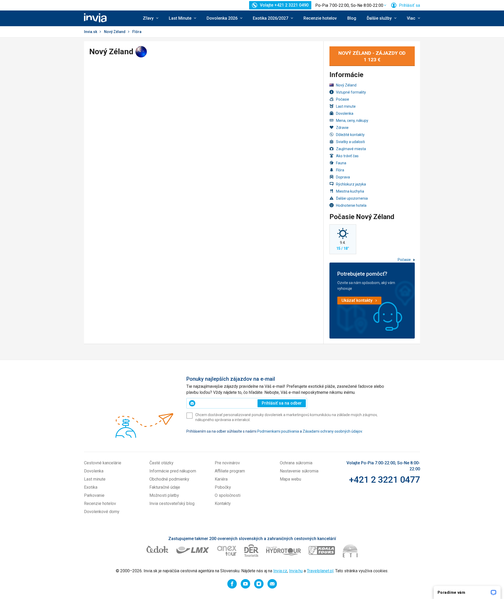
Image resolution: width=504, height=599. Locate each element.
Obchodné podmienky (169, 479)
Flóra (340, 170)
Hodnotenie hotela (351, 205)
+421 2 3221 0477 (384, 479)
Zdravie (342, 128)
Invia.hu (296, 570)
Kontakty (223, 503)
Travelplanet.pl (320, 570)
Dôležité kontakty (350, 135)
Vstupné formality (351, 92)
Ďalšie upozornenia (352, 198)
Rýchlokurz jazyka (351, 184)
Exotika (90, 487)
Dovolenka (344, 113)
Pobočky (223, 487)
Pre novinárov (227, 462)
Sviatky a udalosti (350, 142)
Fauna (341, 163)
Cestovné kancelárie (102, 462)
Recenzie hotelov (320, 18)
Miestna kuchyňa (350, 191)
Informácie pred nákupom (172, 471)
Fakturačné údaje (164, 487)
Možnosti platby (164, 495)
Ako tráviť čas (347, 156)
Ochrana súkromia (296, 462)
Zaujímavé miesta (351, 149)
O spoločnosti (227, 495)
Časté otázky (161, 462)
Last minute (346, 106)
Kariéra (221, 479)
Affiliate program (230, 471)
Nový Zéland (114, 32)
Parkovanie (94, 495)
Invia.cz (280, 570)
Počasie (342, 99)
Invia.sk (90, 32)
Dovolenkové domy (101, 511)
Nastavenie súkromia (299, 471)
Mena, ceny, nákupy (352, 120)
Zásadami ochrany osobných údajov (332, 431)
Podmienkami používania (278, 431)
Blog (351, 18)
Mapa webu (290, 479)
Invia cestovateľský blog (172, 503)
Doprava (343, 177)
